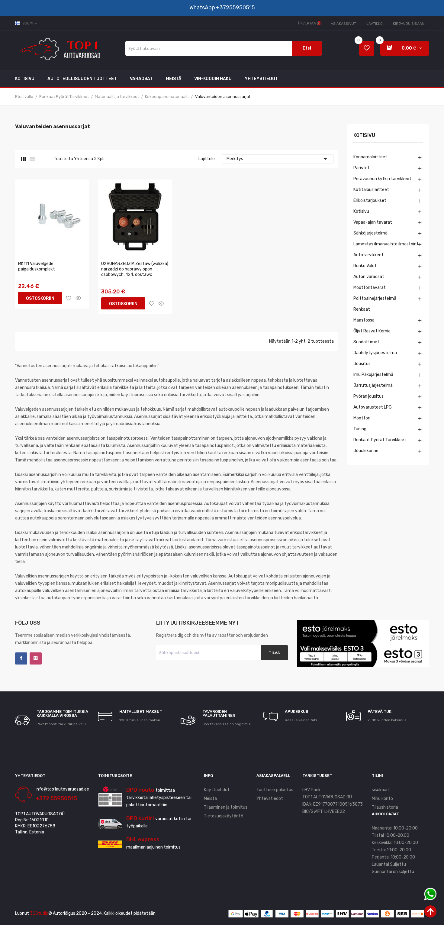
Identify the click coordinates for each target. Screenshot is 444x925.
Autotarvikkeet (368, 254)
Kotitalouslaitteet (371, 189)
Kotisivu (364, 135)
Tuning (359, 429)
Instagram (36, 658)
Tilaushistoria (385, 807)
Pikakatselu (78, 298)
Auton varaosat (368, 276)
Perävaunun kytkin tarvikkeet (382, 178)
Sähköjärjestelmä (370, 233)
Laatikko (374, 23)
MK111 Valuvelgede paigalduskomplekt (36, 266)
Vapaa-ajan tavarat (372, 222)
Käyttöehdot (217, 789)
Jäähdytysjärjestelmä (375, 352)
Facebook (21, 658)
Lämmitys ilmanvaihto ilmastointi (386, 244)
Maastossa (364, 320)
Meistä (210, 798)
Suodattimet (366, 341)
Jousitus (362, 363)
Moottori (361, 418)
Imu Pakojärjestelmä (373, 374)
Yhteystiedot (269, 798)
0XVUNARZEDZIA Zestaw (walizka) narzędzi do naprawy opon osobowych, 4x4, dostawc (134, 269)
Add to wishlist (68, 298)
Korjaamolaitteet (370, 157)
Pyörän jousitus (368, 396)
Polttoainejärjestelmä (374, 298)
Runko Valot (365, 265)
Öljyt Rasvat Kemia (372, 331)
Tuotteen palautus (274, 789)
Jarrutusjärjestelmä (373, 385)
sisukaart (381, 789)
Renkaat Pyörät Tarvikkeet (379, 439)
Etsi (307, 48)
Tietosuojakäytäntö (223, 816)
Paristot (361, 167)
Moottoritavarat (369, 287)
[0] (367, 48)
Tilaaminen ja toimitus (225, 807)
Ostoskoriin (40, 298)
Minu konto (382, 798)
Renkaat (361, 309)
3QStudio (39, 913)
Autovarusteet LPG (372, 407)
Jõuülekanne (365, 450)
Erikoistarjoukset (369, 200)
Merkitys (278, 159)
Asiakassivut (343, 23)
